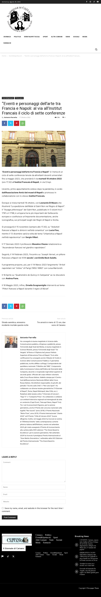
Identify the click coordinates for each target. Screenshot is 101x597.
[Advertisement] (50, 77)
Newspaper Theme (93, 588)
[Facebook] (86, 1)
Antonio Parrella (10, 117)
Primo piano (19, 98)
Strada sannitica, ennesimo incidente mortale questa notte (15, 323)
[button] (96, 49)
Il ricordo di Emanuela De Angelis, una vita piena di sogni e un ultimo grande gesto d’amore (89, 571)
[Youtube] (97, 1)
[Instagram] (90, 1)
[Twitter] (10, 123)
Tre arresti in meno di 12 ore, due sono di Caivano (51, 323)
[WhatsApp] (22, 123)
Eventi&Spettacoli (15, 56)
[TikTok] (93, 1)
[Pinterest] (16, 123)
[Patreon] (2, 556)
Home (4, 56)
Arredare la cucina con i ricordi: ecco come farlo (87, 564)
